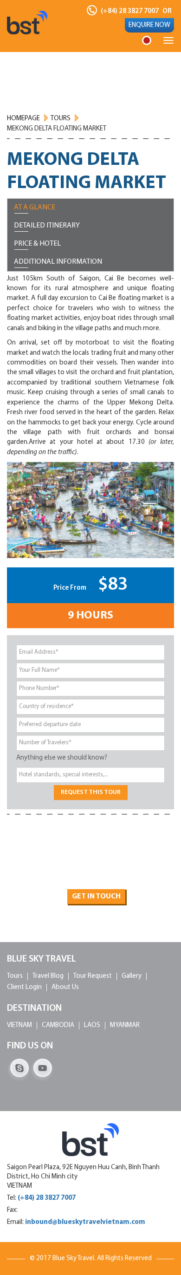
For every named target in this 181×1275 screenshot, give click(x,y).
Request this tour (91, 792)
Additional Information (58, 262)
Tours (61, 118)
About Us (65, 987)
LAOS (92, 1025)
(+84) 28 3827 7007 (129, 11)
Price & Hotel (37, 243)
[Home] (27, 22)
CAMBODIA (58, 1025)
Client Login (24, 987)
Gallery (132, 976)
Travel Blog (48, 976)
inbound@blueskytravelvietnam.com (85, 1222)
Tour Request (92, 976)
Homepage (23, 118)
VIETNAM (19, 1025)
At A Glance (34, 207)
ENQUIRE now (149, 25)
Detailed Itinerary (47, 225)
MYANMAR (125, 1025)
